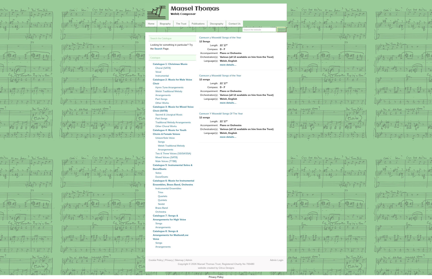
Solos (158, 173)
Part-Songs (161, 99)
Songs (161, 141)
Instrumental (162, 75)
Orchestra (160, 211)
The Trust (181, 23)
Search (158, 48)
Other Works (162, 103)
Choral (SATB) (163, 68)
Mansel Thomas (195, 9)
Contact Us (234, 23)
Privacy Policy (216, 277)
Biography (165, 23)
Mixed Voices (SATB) (166, 157)
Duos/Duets (161, 176)
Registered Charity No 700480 (238, 264)
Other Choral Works (166, 126)
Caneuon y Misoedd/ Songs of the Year (220, 37)
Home (151, 23)
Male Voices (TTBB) (166, 161)
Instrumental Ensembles (168, 188)
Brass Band (161, 208)
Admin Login (276, 260)
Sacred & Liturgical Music (168, 114)
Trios (160, 192)
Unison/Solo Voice (165, 138)
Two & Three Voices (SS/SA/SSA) (173, 153)
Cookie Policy (156, 260)
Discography (216, 23)
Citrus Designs (226, 267)
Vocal (158, 71)
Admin (188, 260)
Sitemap (179, 260)
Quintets (162, 200)
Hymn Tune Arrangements (169, 87)
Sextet (161, 204)
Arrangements (163, 227)
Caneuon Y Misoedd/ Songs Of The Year (221, 113)
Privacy (169, 260)
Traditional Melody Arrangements (173, 122)
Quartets (162, 196)
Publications (198, 23)
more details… (228, 64)
